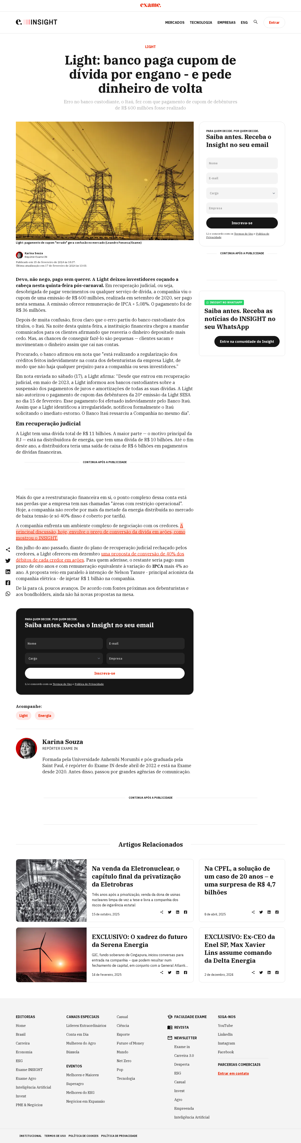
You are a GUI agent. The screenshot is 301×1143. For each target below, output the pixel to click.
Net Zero (124, 1061)
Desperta (182, 1064)
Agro (178, 1099)
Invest (21, 1096)
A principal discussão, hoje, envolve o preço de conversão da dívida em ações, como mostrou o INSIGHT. (100, 532)
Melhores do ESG (80, 1092)
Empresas (226, 22)
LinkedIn (225, 1034)
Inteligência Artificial (33, 1087)
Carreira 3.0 (184, 1055)
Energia (44, 715)
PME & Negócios (29, 1105)
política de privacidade (119, 1135)
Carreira (23, 1043)
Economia (24, 1052)
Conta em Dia (77, 1034)
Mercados (174, 22)
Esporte (123, 1034)
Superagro (75, 1084)
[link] (8, 560)
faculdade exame (190, 1017)
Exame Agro (26, 1078)
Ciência (123, 1025)
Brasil (21, 1034)
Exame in (182, 1047)
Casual (122, 1017)
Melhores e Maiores (82, 1075)
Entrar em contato (233, 1073)
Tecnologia (201, 22)
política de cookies (83, 1135)
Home (21, 1025)
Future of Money (130, 1043)
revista (181, 1027)
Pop (120, 1069)
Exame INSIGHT (29, 1069)
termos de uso (55, 1135)
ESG (244, 22)
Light (23, 715)
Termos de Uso (62, 684)
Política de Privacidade (89, 684)
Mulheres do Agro (81, 1043)
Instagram (226, 1043)
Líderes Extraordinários (86, 1025)
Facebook (226, 1052)
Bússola (72, 1052)
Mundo (122, 1052)
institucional (30, 1135)
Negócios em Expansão (85, 1101)
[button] (8, 549)
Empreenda (184, 1108)
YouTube (225, 1025)
